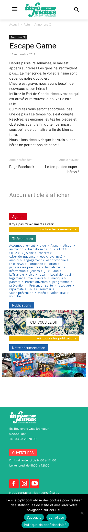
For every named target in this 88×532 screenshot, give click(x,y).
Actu (27, 24)
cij (50, 249)
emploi (14, 260)
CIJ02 (60, 249)
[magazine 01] (44, 322)
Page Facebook (21, 167)
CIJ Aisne (28, 253)
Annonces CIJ (43, 24)
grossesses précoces (24, 267)
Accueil (14, 24)
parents (14, 281)
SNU (32, 289)
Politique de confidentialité (45, 525)
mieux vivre (35, 278)
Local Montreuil (61, 274)
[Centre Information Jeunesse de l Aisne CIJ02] (44, 9)
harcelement (54, 267)
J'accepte (34, 517)
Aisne (54, 245)
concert (43, 253)
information (17, 271)
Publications (21, 305)
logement (16, 278)
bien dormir (36, 249)
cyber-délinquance (22, 256)
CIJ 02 (13, 253)
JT (45, 271)
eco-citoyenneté (51, 256)
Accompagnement (22, 245)
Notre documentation (28, 348)
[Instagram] (24, 483)
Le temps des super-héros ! (62, 169)
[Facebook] (14, 483)
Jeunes (35, 271)
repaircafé (16, 289)
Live (31, 274)
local (42, 274)
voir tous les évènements (57, 229)
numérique (55, 278)
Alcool (67, 245)
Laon (55, 271)
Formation (36, 263)
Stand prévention (21, 292)
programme (60, 281)
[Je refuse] (81, 513)
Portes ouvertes (36, 281)
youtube (15, 296)
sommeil (45, 289)
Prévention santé (41, 285)
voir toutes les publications (56, 338)
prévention (16, 285)
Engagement (33, 260)
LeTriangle (16, 274)
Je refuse (56, 517)
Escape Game (32, 45)
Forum (52, 263)
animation (16, 249)
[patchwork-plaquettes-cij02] (44, 365)
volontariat (58, 292)
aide (43, 245)
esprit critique (56, 260)
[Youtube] (34, 483)
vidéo (42, 292)
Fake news (16, 263)
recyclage (64, 285)
